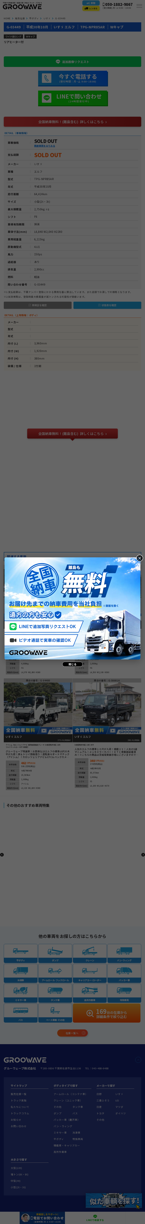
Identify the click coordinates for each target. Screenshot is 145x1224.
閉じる (72, 664)
